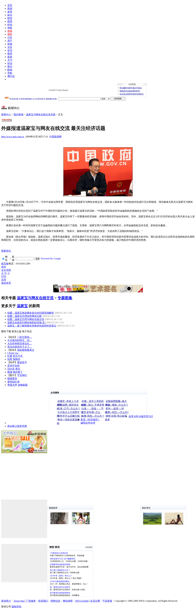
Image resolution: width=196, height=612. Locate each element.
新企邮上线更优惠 (17, 426)
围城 (9, 372)
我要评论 (6, 251)
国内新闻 (18, 114)
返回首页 (6, 283)
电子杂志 (27, 331)
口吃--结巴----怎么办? (117, 412)
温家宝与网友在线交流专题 (40, 114)
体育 (9, 11)
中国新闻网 (55, 136)
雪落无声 (12, 385)
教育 (9, 53)
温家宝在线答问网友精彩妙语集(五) (26, 322)
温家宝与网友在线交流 (35, 298)
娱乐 (9, 15)
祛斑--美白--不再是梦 (93, 405)
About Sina (18, 601)
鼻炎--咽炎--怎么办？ (117, 405)
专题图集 (65, 298)
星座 (9, 57)
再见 (17, 369)
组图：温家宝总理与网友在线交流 (25, 319)
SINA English (82, 601)
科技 (9, 24)
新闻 (9, 8)
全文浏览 (6, 270)
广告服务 (31, 601)
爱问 (9, 66)
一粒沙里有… (24, 337)
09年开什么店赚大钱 (69, 416)
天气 (9, 60)
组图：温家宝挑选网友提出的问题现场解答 (30, 313)
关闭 (3, 279)
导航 (9, 73)
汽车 (9, 37)
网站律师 (68, 601)
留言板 (5, 263)
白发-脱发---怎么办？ (93, 416)
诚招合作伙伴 (88, 422)
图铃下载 (6, 331)
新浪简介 (6, 601)
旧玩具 (11, 369)
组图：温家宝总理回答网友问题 (24, 316)
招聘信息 (55, 601)
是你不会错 (13, 365)
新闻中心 (6, 114)
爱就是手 (22, 362)
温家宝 (22, 306)
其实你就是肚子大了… (19, 346)
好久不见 (18, 356)
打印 (3, 276)
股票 (9, 21)
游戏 (9, 44)
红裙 (9, 356)
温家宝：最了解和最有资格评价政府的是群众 (31, 325)
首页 (9, 5)
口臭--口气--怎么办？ (69, 408)
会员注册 (95, 601)
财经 (9, 18)
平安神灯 (22, 375)
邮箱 (9, 69)
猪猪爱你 (12, 378)
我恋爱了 (18, 372)
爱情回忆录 (13, 381)
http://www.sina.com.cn (12, 136)
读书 (9, 50)
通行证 (11, 76)
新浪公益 (16, 331)
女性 (9, 47)
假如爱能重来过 (25, 350)
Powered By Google (51, 258)
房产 (9, 40)
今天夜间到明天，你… (19, 340)
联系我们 (43, 601)
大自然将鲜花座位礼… (19, 343)
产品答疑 (107, 601)
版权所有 (16, 606)
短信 (9, 63)
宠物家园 (23, 385)
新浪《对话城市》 (90, 419)
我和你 (16, 359)
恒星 (9, 359)
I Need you (12, 353)
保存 (3, 267)
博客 (9, 28)
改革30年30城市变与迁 (141, 416)
